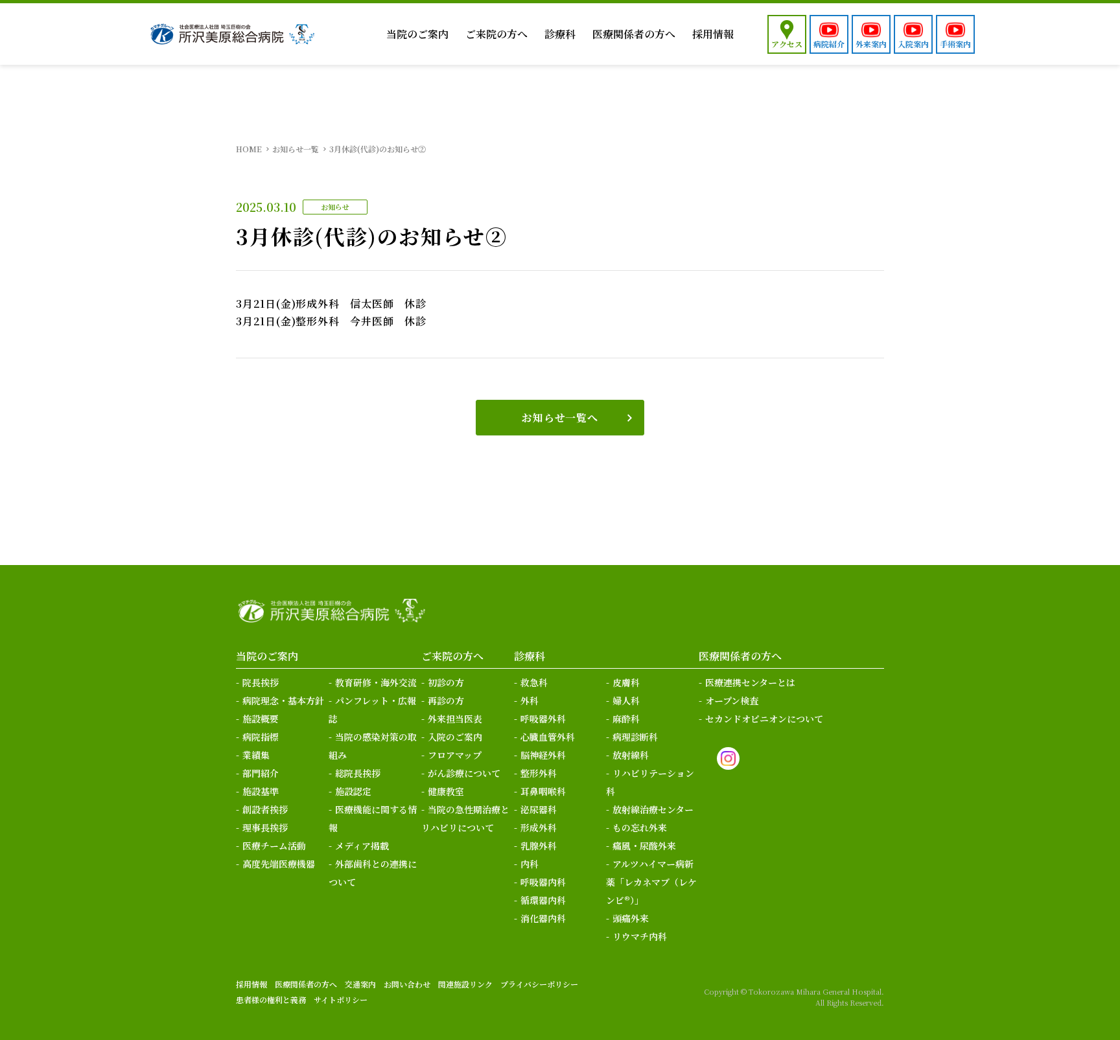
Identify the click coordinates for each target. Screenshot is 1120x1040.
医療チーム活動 (274, 845)
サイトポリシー (341, 999)
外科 (529, 700)
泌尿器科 (538, 809)
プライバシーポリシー (539, 983)
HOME (249, 148)
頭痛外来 (630, 918)
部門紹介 (260, 773)
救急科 (534, 682)
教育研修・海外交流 (376, 682)
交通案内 (360, 983)
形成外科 (538, 827)
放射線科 (630, 754)
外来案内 (871, 43)
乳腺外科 (538, 845)
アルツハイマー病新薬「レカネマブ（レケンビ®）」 (651, 882)
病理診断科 (635, 736)
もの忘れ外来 (639, 827)
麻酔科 (626, 718)
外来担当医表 (455, 718)
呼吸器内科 (543, 881)
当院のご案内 (417, 34)
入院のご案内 (455, 736)
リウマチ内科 (639, 936)
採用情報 (713, 34)
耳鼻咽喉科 (543, 791)
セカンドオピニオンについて (764, 718)
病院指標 (260, 736)
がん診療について (464, 773)
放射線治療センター (653, 809)
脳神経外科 (543, 754)
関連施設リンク (465, 983)
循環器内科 (543, 900)
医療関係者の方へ (633, 34)
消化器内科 (543, 918)
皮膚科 (626, 682)
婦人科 (626, 700)
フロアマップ (455, 754)
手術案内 (955, 43)
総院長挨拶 (357, 773)
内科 (529, 863)
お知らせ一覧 (295, 148)
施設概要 (260, 718)
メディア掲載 (362, 845)
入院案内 (913, 43)
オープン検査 (731, 700)
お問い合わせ (407, 983)
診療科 (560, 34)
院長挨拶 (260, 682)
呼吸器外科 (543, 718)
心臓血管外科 (547, 736)
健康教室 (446, 791)
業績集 (256, 754)
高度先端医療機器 (278, 863)
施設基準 (260, 791)
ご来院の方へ (496, 34)
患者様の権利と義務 (271, 999)
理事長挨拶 (265, 827)
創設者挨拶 (265, 809)
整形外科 (538, 773)
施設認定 (353, 791)
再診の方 (446, 700)
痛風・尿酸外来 (644, 845)
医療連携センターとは (750, 682)
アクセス (786, 43)
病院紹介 (829, 43)
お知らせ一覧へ (560, 417)
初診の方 (446, 682)
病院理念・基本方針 (283, 700)
